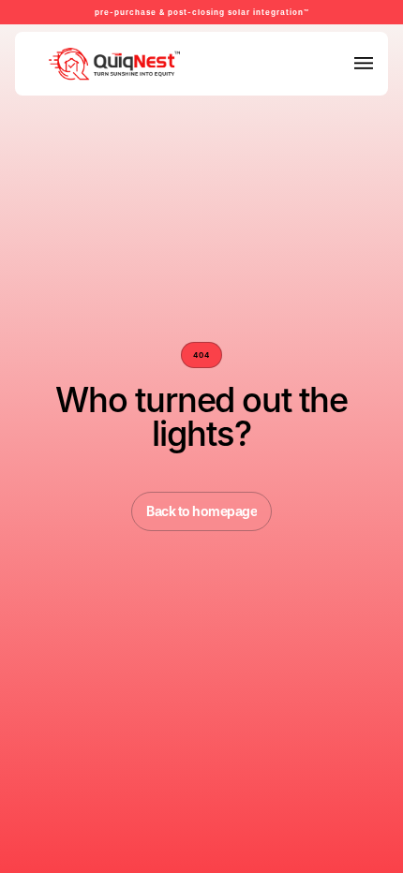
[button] (363, 63)
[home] (72, 63)
